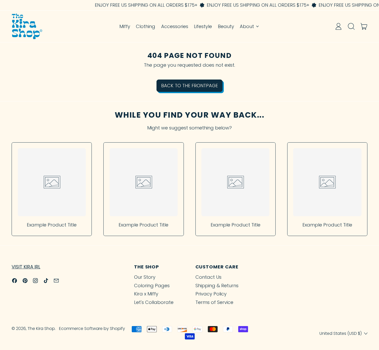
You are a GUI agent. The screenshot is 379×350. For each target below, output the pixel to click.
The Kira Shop (41, 328)
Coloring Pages (152, 285)
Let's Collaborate (154, 302)
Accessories (174, 26)
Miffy (124, 26)
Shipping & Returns (216, 285)
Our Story (144, 277)
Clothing (145, 26)
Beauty (226, 26)
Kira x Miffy (146, 294)
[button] (351, 26)
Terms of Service (214, 302)
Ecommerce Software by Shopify (92, 328)
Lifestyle (203, 26)
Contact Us (208, 277)
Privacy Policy (211, 294)
